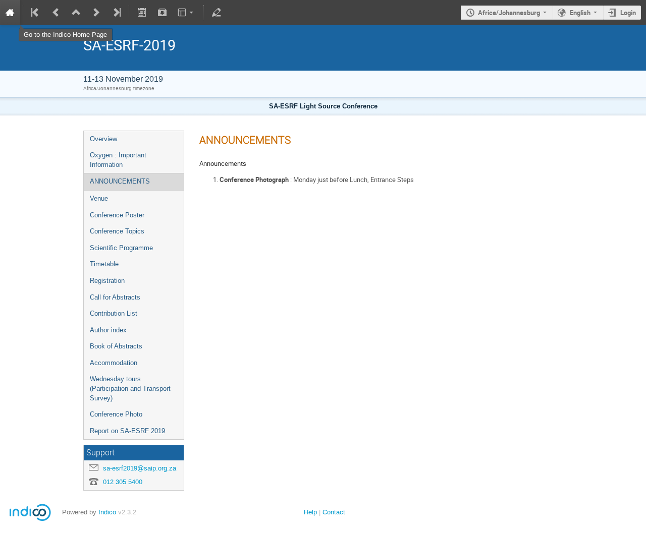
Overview (103, 139)
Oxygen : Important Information (118, 159)
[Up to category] (76, 12)
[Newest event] (116, 12)
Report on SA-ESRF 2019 (127, 431)
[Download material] (162, 12)
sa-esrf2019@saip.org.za (139, 468)
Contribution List (113, 313)
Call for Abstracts (115, 297)
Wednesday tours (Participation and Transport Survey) (130, 388)
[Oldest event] (36, 12)
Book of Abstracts (116, 346)
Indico (107, 512)
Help (310, 512)
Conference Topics (117, 231)
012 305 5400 (122, 482)
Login (628, 12)
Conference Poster (117, 215)
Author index (108, 330)
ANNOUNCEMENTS (120, 181)
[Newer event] (96, 12)
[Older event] (56, 12)
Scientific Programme (121, 248)
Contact (333, 512)
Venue (99, 198)
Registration (107, 280)
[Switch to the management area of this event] (216, 12)
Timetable (104, 264)
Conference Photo (116, 414)
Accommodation (113, 363)
